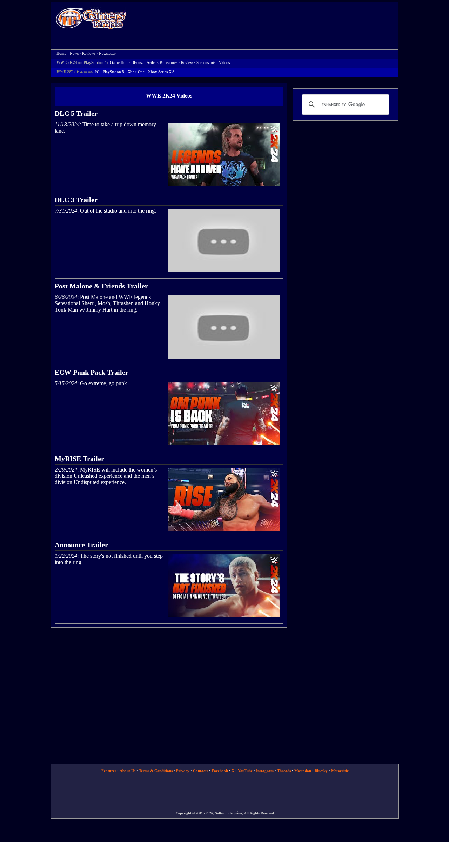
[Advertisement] (265, 19)
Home (91, 18)
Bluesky (321, 771)
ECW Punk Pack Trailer (91, 372)
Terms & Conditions (156, 771)
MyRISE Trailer (79, 458)
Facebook (220, 771)
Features (108, 771)
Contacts (200, 771)
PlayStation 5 (113, 72)
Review (187, 63)
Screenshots (205, 63)
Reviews (88, 53)
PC (97, 72)
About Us (127, 771)
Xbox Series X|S (161, 72)
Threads (284, 771)
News (74, 53)
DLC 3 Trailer (76, 199)
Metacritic (340, 771)
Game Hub (119, 63)
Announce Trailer (81, 545)
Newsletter (107, 53)
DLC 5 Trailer (76, 113)
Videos (224, 63)
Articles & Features (162, 63)
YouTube (245, 771)
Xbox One (136, 72)
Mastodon (302, 771)
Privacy (182, 771)
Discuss (137, 63)
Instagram (265, 771)
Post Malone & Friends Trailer (101, 286)
